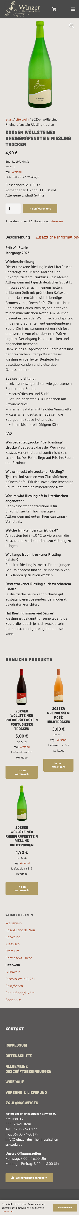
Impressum (16, 1045)
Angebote (13, 999)
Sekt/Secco (14, 985)
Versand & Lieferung (26, 1092)
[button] (73, 9)
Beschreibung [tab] (18, 237)
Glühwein (13, 972)
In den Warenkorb (40, 208)
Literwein (22, 119)
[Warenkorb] (54, 9)
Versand (17, 172)
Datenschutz (19, 1055)
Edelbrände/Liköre (20, 992)
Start (9, 119)
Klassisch (13, 944)
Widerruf (15, 1081)
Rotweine (13, 937)
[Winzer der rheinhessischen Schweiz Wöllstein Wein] (22, 9)
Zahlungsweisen (22, 1102)
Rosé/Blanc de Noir (20, 930)
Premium (12, 951)
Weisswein (14, 923)
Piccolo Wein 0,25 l (20, 978)
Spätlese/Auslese (19, 958)
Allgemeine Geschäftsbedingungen (28, 1069)
